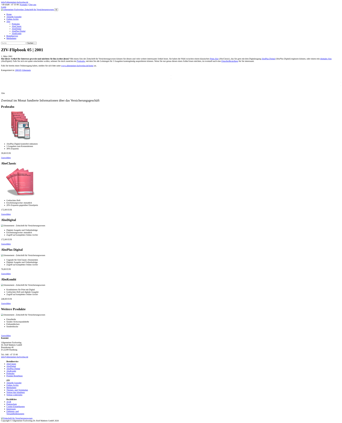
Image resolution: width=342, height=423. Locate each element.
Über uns (32, 4)
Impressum (11, 409)
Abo (8, 21)
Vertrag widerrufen (14, 395)
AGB (8, 402)
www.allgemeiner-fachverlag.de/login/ (77, 66)
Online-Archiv (12, 19)
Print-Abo (214, 59)
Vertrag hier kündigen (15, 392)
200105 (18, 70)
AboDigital (16, 29)
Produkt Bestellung (14, 376)
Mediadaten (11, 38)
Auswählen (6, 158)
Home (9, 14)
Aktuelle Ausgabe (14, 17)
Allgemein (26, 70)
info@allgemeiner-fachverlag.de (14, 2)
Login (3, 7)
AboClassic (17, 26)
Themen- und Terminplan (17, 390)
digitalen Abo (326, 59)
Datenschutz (11, 404)
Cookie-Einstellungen (15, 406)
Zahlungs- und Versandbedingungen (15, 412)
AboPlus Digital (18, 31)
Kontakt (24, 4)
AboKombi (16, 33)
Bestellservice (12, 36)
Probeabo (16, 24)
